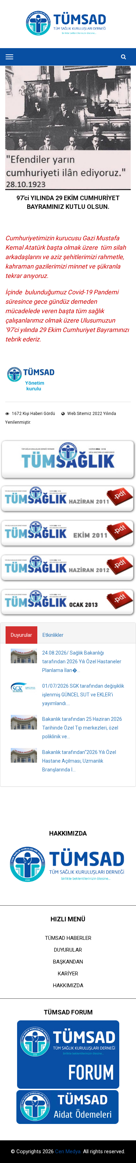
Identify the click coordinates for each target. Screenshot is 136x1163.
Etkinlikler (53, 635)
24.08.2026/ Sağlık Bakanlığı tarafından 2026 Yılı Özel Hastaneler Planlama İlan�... (81, 661)
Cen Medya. (69, 1151)
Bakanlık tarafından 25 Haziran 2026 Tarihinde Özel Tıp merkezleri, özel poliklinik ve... (82, 727)
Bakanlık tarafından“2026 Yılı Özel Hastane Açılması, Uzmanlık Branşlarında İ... (79, 760)
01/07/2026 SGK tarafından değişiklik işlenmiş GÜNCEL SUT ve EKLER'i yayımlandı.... (83, 694)
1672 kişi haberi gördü (33, 413)
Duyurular (21, 635)
